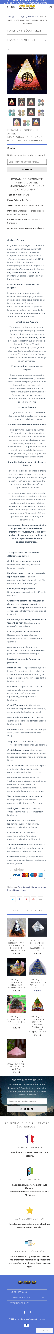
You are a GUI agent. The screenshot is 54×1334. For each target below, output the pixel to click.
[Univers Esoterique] (27, 7)
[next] (44, 74)
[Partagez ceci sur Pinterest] (26, 899)
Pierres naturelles (38, 887)
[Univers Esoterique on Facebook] (25, 1312)
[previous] (9, 74)
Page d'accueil (24, 887)
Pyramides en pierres (16, 890)
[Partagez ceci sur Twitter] (12, 899)
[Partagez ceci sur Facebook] (19, 899)
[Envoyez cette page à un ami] (40, 899)
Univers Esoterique (22, 1319)
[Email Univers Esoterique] (29, 1312)
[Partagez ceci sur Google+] (33, 899)
